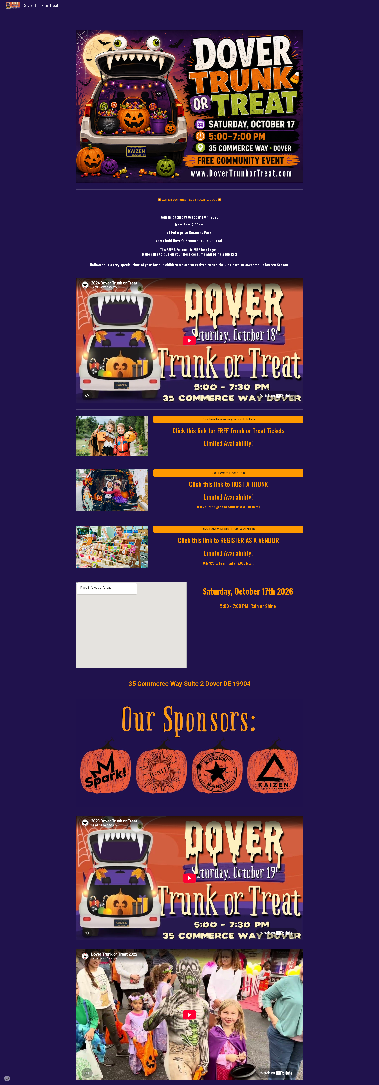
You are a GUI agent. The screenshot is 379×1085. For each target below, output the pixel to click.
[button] (7, 1078)
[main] (189, 200)
